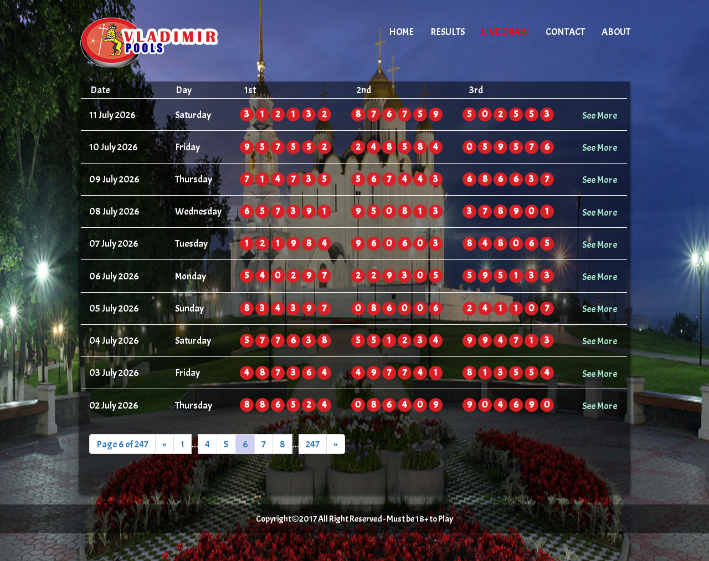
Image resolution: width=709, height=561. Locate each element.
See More (599, 115)
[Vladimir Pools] (173, 41)
